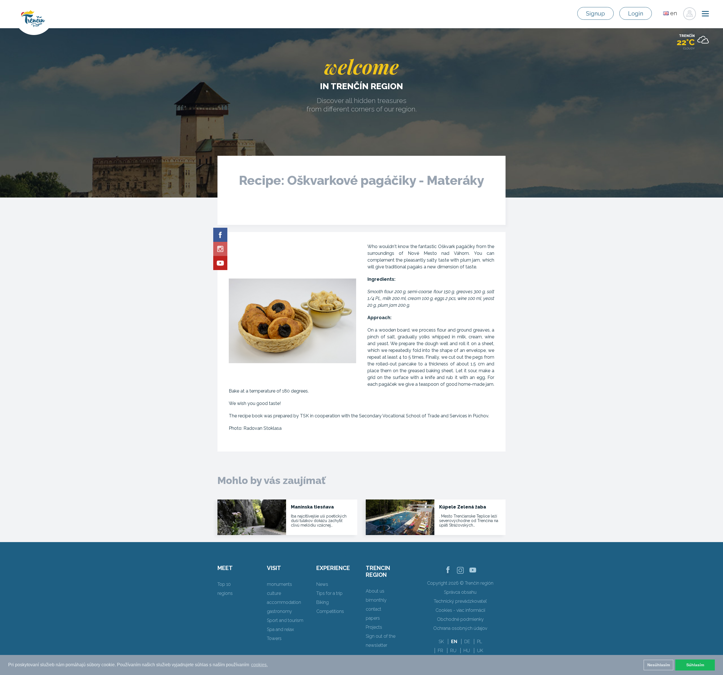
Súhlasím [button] (695, 665)
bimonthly (376, 600)
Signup (595, 13)
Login (635, 13)
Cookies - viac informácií (460, 610)
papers (373, 618)
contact (373, 609)
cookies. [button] (259, 664)
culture (274, 593)
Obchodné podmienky (460, 619)
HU (466, 650)
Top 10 (224, 584)
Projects (374, 627)
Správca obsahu (460, 592)
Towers (274, 638)
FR (440, 650)
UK (480, 650)
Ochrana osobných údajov (460, 628)
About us (375, 591)
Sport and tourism (285, 620)
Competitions (330, 611)
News (322, 584)
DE (467, 641)
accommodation (284, 602)
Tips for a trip (329, 593)
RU (453, 650)
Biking (322, 602)
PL (479, 641)
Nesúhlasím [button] (658, 665)
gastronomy (279, 611)
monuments (279, 584)
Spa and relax (280, 629)
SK (441, 641)
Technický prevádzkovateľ (460, 601)
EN (454, 641)
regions (225, 593)
